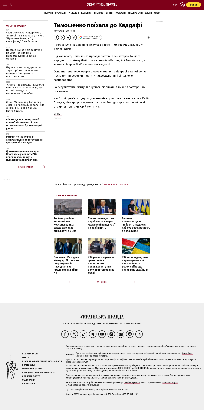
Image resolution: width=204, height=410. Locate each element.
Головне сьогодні (65, 195)
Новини (48, 13)
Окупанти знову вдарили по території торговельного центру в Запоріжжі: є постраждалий (24, 72)
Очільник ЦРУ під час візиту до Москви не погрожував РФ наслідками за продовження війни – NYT (67, 265)
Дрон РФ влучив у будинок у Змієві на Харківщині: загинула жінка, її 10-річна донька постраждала (25, 106)
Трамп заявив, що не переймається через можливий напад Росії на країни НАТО (101, 223)
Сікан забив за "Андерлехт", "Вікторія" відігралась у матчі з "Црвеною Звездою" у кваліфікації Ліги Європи (25, 37)
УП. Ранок (74, 13)
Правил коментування (115, 184)
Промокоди (28, 384)
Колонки (86, 13)
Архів (157, 13)
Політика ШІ (28, 365)
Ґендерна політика (32, 369)
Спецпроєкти (135, 13)
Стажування (28, 380)
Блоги (148, 13)
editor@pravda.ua (90, 385)
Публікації (60, 13)
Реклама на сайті (31, 354)
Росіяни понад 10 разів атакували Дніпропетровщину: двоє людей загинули (24, 139)
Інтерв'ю (98, 13)
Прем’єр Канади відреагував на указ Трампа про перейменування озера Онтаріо (24, 54)
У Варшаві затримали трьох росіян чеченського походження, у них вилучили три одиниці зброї (101, 265)
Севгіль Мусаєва (132, 382)
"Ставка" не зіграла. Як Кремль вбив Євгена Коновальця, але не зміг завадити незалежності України (25, 89)
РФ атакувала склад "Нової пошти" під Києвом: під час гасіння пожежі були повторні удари (24, 124)
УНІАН (58, 113)
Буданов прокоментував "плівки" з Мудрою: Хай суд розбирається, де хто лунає (136, 225)
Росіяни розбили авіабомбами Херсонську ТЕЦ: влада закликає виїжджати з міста (65, 225)
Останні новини (16, 25)
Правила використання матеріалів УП (42, 361)
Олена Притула (170, 382)
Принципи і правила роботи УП (38, 372)
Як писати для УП (31, 376)
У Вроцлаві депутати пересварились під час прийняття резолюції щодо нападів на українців (135, 264)
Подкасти (120, 13)
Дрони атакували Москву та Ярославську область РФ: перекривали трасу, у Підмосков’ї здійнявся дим (22, 156)
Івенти (108, 13)
